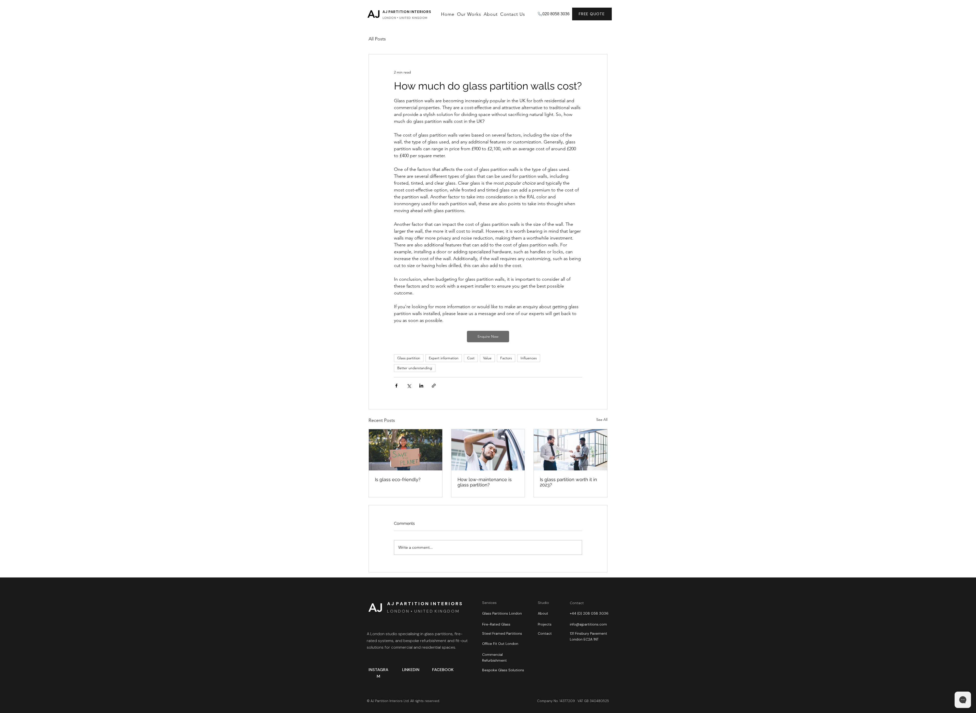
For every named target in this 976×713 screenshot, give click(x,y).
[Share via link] (433, 385)
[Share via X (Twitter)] (408, 385)
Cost (471, 358)
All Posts (377, 39)
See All (601, 419)
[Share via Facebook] (396, 385)
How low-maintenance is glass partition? (485, 482)
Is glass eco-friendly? (398, 479)
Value (487, 358)
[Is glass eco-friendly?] (405, 449)
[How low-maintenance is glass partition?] (488, 449)
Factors (506, 358)
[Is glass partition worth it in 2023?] (570, 449)
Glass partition (408, 358)
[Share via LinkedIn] (421, 385)
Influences (529, 358)
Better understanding (414, 368)
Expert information (444, 358)
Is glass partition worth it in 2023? (568, 482)
